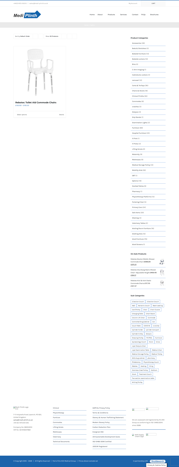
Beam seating (158, 305)
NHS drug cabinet (138, 358)
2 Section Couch (138, 301)
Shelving (135, 218)
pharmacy (151, 358)
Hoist (151, 342)
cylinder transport (152, 330)
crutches (135, 107)
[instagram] (23, 435)
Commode (151, 318)
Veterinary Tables (138, 223)
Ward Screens (137, 244)
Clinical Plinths (138, 96)
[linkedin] (27, 435)
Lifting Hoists (137, 149)
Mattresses (136, 160)
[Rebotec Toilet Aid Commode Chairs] (40, 72)
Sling (151, 366)
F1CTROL (149, 338)
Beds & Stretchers (139, 48)
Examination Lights (139, 123)
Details (61, 114)
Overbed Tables (138, 186)
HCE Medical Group (68, 461)
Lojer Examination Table (140, 350)
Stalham (154, 370)
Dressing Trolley (137, 338)
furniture (158, 338)
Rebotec (135, 366)
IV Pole (134, 138)
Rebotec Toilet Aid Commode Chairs (35, 102)
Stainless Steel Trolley (140, 370)
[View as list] (74, 36)
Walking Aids (137, 234)
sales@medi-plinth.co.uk (38, 3)
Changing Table (137, 314)
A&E (133, 305)
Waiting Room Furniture (141, 228)
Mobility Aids (137, 170)
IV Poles (135, 144)
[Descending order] (40, 36)
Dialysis (135, 112)
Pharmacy (136, 191)
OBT (133, 176)
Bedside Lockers (138, 59)
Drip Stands (136, 117)
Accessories (136, 43)
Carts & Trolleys (138, 85)
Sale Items (136, 213)
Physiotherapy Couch (151, 362)
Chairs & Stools (138, 91)
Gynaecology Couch (139, 342)
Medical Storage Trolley (141, 165)
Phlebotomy (136, 362)
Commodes (136, 101)
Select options (22, 114)
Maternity (136, 154)
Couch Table (136, 326)
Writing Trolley (137, 382)
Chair (145, 310)
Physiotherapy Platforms (141, 197)
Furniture (135, 128)
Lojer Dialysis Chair (139, 346)
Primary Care (137, 207)
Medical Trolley (157, 354)
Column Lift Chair (138, 318)
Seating (143, 366)
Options (135, 181)
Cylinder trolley (137, 334)
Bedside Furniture (139, 54)
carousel (135, 80)
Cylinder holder (137, 330)
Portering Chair (138, 202)
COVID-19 (147, 326)
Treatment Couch (145, 374)
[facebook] (14, 435)
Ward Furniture (138, 239)
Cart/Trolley (136, 310)
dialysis (149, 334)
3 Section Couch (153, 301)
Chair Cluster (155, 310)
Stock (134, 374)
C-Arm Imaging (138, 70)
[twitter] (19, 435)
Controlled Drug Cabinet (140, 322)
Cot (153, 322)
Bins (134, 64)
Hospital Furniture (139, 133)
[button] (162, 14)
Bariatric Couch (144, 305)
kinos (158, 342)
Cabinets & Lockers (139, 75)
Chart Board (150, 314)
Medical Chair (157, 350)
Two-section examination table (143, 378)
